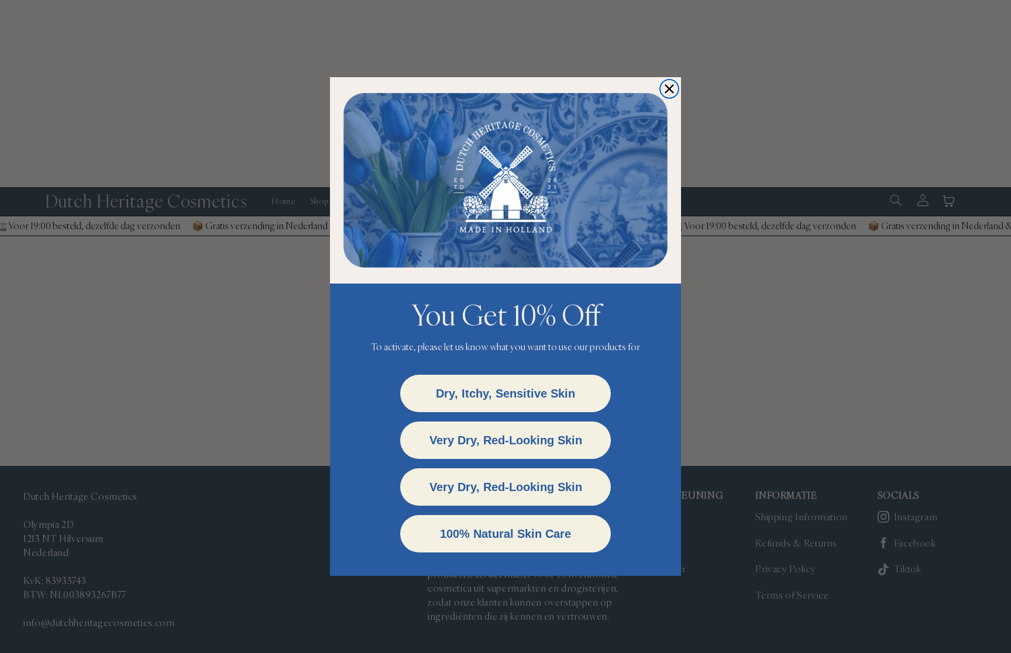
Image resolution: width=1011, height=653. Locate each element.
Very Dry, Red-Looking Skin (505, 440)
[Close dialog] (669, 89)
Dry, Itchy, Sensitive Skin (505, 393)
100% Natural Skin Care (505, 533)
